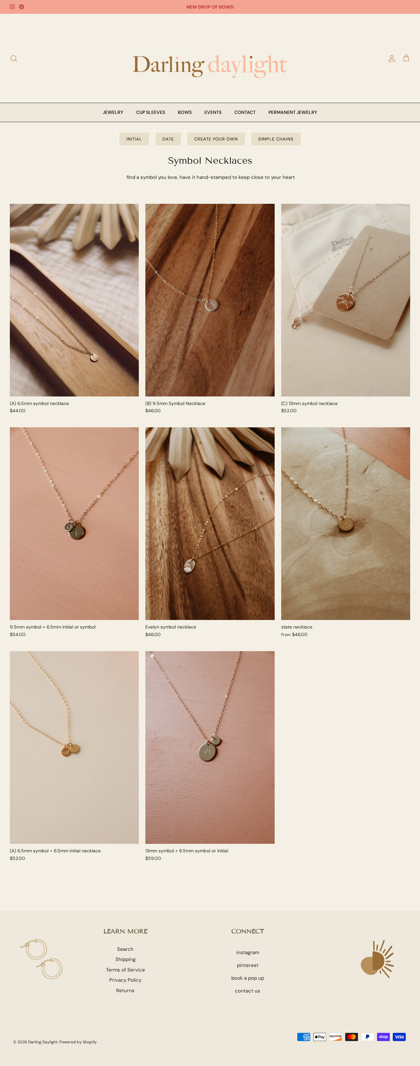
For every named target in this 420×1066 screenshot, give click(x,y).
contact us (247, 991)
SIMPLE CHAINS (276, 139)
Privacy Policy (125, 980)
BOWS (185, 112)
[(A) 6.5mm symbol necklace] (74, 300)
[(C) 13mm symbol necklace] (345, 300)
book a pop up (247, 978)
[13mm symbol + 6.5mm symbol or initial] (209, 747)
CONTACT (245, 112)
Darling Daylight (43, 1042)
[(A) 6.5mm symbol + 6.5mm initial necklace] (74, 747)
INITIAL (134, 139)
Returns (125, 990)
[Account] (390, 58)
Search (125, 949)
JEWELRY (113, 112)
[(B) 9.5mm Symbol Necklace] (209, 300)
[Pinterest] (21, 6)
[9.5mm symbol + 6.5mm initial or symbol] (74, 523)
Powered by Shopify (78, 1042)
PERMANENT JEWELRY (292, 112)
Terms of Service (125, 970)
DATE (168, 139)
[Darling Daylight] (210, 58)
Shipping (126, 959)
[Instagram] (12, 6)
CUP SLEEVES (150, 112)
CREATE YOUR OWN (216, 139)
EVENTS (212, 112)
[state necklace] (345, 523)
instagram (247, 952)
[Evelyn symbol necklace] (209, 523)
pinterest (248, 965)
